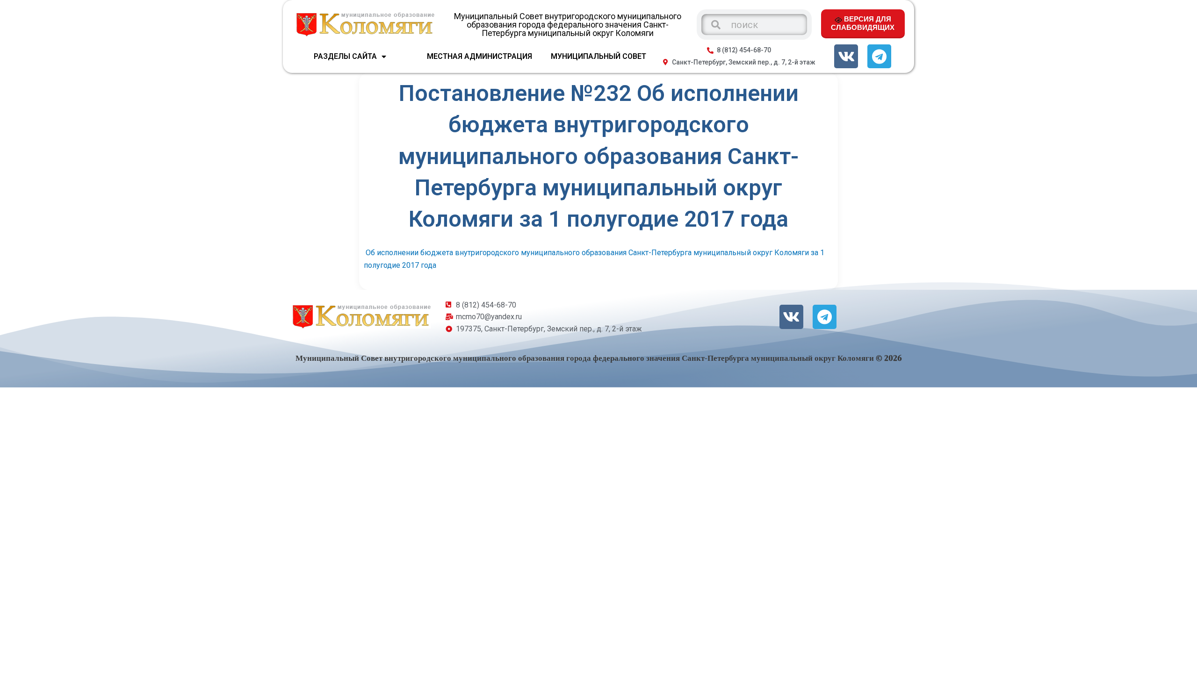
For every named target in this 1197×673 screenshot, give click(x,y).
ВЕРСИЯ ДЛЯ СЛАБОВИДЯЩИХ (862, 23)
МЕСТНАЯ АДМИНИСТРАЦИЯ (479, 56)
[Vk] (846, 56)
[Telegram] (879, 56)
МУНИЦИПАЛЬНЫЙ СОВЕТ (598, 56)
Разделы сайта (345, 56)
